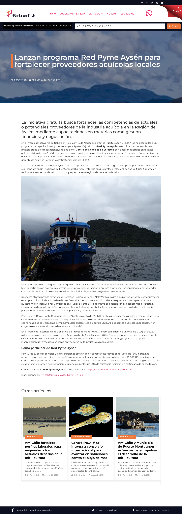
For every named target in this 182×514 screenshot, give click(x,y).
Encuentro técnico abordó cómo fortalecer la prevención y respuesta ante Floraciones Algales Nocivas (63, 25)
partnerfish (34, 475)
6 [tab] (101, 488)
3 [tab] (88, 488)
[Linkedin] (162, 2)
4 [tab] (93, 488)
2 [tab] (84, 488)
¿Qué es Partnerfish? (72, 14)
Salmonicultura (82, 437)
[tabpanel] (44, 438)
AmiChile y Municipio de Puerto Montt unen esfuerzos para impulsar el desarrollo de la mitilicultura (137, 450)
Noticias (112, 14)
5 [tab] (97, 488)
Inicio (52, 14)
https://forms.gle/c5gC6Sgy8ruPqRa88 (62, 375)
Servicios (94, 14)
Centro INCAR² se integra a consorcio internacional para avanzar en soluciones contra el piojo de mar (89, 450)
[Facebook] (151, 2)
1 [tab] (80, 488)
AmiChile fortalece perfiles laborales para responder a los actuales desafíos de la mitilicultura (43, 450)
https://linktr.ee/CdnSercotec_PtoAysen (109, 369)
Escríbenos (127, 14)
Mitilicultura (34, 437)
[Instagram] (157, 2)
